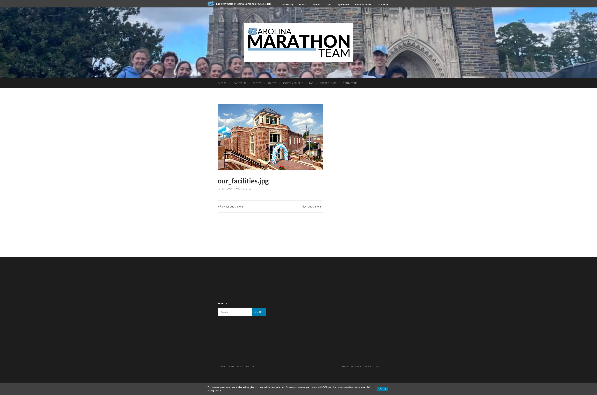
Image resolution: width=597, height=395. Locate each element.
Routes (272, 83)
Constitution (328, 83)
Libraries (316, 4)
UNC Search (382, 4)
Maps (328, 4)
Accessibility (287, 4)
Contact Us (350, 83)
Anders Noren (362, 366)
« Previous (230, 206)
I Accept (382, 389)
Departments (343, 4)
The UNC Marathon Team (241, 366)
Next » (312, 206)
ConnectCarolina (363, 4)
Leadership (239, 83)
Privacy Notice (214, 390)
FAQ (311, 83)
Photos (257, 83)
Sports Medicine (293, 83)
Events (302, 4)
